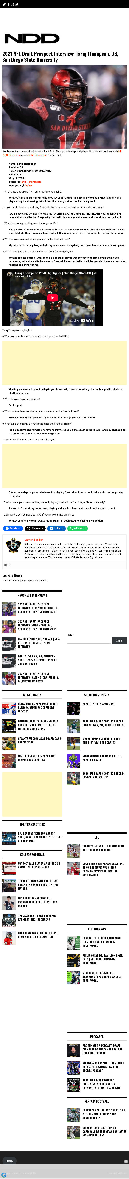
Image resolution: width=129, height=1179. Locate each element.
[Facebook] (9, 565)
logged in (21, 580)
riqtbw (28, 185)
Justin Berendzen (37, 155)
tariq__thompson (30, 181)
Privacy (9, 1161)
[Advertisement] (64, 363)
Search (70, 635)
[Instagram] (5, 565)
